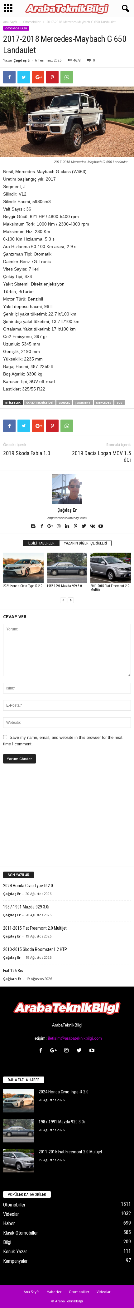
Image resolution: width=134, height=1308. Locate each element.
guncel (64, 402)
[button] (124, 9)
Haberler (54, 1291)
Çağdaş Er (22, 60)
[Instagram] (59, 527)
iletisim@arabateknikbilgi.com (75, 1038)
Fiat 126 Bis (13, 970)
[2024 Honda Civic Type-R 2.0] (23, 568)
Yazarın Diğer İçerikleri (85, 543)
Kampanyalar (15, 1261)
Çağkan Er (12, 978)
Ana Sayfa (10, 22)
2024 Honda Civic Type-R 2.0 (22, 586)
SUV (119, 402)
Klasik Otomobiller (20, 1233)
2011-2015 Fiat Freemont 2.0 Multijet (109, 588)
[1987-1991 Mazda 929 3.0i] (67, 568)
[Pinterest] (76, 527)
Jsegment (83, 402)
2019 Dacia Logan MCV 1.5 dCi (101, 456)
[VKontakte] (93, 527)
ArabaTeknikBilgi (39, 402)
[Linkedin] (67, 527)
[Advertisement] (67, 820)
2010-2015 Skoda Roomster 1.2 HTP (35, 949)
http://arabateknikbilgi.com (67, 518)
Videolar (11, 1214)
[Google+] (50, 527)
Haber (9, 1223)
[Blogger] (34, 527)
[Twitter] (84, 527)
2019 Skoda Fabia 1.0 (26, 453)
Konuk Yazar (15, 1252)
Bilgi (7, 1242)
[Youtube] (100, 527)
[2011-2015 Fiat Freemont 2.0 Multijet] (110, 568)
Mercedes (103, 402)
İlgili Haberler (41, 543)
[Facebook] (42, 527)
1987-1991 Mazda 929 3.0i (65, 586)
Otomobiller (32, 22)
